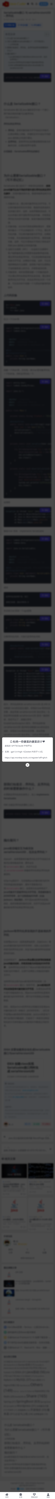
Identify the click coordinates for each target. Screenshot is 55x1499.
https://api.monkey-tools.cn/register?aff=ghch (26, 757)
